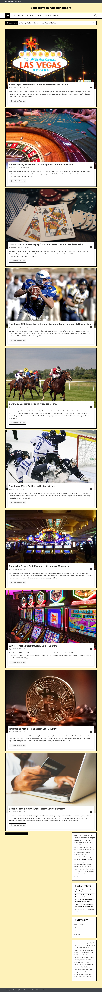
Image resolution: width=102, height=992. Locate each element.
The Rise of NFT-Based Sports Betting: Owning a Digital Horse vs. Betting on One (50, 324)
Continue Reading (19, 101)
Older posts (10, 834)
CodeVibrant (43, 990)
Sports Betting (18, 16)
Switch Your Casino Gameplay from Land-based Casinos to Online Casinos (44, 23)
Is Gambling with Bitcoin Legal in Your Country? (33, 729)
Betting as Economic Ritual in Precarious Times (33, 404)
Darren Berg (24, 88)
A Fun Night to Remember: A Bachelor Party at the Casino (38, 84)
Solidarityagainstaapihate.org (51, 8)
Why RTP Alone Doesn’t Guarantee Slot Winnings (34, 646)
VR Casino (30, 16)
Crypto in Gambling (51, 16)
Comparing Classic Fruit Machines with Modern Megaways (39, 566)
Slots (39, 16)
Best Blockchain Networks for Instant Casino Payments (37, 808)
